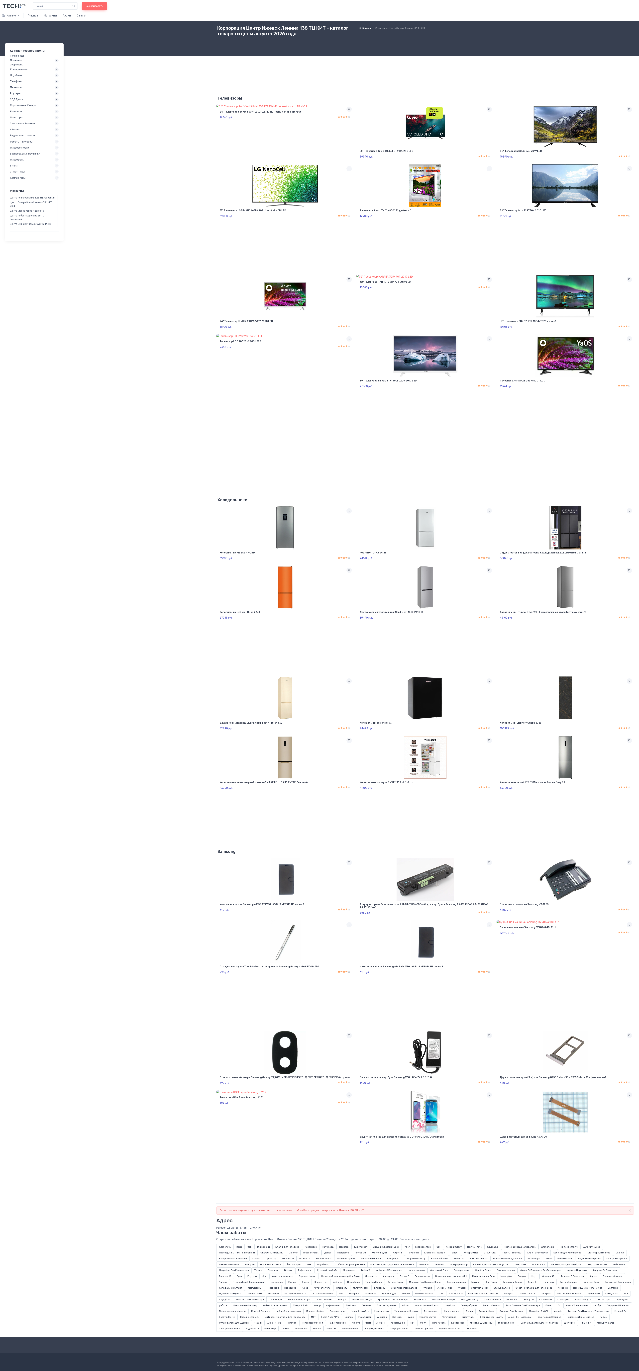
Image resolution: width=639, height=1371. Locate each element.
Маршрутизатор (606, 1323)
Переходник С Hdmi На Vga (587, 1288)
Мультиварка (449, 1317)
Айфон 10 (424, 1264)
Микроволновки (506, 1323)
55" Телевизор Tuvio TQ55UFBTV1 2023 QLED (386, 151)
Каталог (11, 15)
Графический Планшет (549, 1317)
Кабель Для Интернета (275, 1305)
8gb (249, 1247)
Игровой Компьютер (449, 1328)
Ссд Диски (491, 1282)
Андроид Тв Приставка (605, 1270)
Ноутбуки (450, 1305)
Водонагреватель (456, 1282)
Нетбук (597, 1305)
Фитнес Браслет (568, 1282)
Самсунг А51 (548, 1276)
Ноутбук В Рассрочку (589, 1258)
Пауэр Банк (520, 1264)
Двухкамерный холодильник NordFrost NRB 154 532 (251, 722)
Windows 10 (288, 1258)
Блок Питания (564, 1258)
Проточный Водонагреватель (520, 1247)
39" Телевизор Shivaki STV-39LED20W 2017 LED (388, 380)
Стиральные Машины (271, 1252)
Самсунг (293, 1252)
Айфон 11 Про (274, 1323)
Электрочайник (479, 1288)
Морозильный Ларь (371, 1258)
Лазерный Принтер (415, 1258)
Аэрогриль (388, 1276)
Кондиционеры (452, 1311)
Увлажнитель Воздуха (407, 1311)
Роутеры (252, 1276)
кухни (411, 1317)
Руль (239, 1276)
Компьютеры (254, 1288)
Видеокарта (252, 1328)
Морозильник (381, 1311)
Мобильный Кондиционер (389, 1270)
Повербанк (273, 1288)
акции (455, 1252)
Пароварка (290, 1288)
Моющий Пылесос (260, 1311)
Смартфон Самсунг (597, 1264)
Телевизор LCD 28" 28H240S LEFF (240, 341)
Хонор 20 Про (471, 1252)
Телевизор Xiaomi (512, 1282)
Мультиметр (365, 1317)
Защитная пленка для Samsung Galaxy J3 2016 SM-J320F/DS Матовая (402, 1136)
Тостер (258, 1270)
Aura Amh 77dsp (591, 1247)
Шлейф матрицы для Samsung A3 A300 (523, 1136)
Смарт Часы (468, 1317)
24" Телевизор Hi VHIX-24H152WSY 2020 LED (246, 321)
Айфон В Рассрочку (537, 1252)
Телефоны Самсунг (362, 1299)
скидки (406, 1293)
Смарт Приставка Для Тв (404, 1288)
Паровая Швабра (315, 1311)
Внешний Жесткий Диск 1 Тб (483, 1293)
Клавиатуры (321, 1282)
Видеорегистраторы (299, 1299)
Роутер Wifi (360, 1252)
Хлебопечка (547, 1247)
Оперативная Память (491, 1317)
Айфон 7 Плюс (444, 1288)
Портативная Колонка (569, 1293)
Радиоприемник (337, 1323)
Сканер (620, 1252)
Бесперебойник (439, 1258)
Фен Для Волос (483, 1270)
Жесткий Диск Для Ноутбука (565, 1264)
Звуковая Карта (307, 1276)
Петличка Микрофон (322, 1293)
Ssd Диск (397, 1317)
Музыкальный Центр (230, 1293)
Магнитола (370, 1293)
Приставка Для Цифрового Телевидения (392, 1264)
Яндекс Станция (492, 1305)
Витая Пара (604, 1299)
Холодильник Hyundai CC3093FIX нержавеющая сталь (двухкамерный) (543, 612)
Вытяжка (366, 1305)
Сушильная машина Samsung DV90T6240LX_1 (528, 927)
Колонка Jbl (538, 1264)
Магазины (50, 15)
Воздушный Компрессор (618, 1282)
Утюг (407, 1247)
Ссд (264, 1276)
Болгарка (613, 1288)
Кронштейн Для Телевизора (393, 1299)
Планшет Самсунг (612, 1276)
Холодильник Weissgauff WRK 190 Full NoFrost (387, 782)
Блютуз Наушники (387, 1305)
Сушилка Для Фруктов (512, 1311)
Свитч (423, 1323)
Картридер (311, 1247)
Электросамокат (351, 1328)
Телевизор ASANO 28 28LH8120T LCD (522, 380)
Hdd (341, 1293)
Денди (327, 1252)
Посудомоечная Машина (232, 1311)
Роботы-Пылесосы (21, 141)
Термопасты (593, 1293)
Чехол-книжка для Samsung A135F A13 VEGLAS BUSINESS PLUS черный (262, 904)
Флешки (427, 1288)
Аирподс (382, 1317)
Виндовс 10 (225, 1276)
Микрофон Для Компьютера (234, 1270)
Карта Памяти (527, 1293)
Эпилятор (459, 1258)
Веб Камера (619, 1264)
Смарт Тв (532, 1282)
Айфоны (337, 1282)
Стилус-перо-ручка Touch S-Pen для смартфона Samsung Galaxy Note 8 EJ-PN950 (269, 966)
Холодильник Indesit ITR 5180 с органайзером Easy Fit (532, 782)
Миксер (292, 1282)
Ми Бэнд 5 (304, 1258)
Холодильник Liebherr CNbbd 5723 (520, 722)
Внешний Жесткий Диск (386, 1247)
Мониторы (548, 1282)
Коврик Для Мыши (374, 1328)
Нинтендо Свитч (569, 1247)
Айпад (405, 1305)
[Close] (630, 1210)
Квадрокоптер (423, 1247)
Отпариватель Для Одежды (234, 1323)
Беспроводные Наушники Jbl (451, 1276)
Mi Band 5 (292, 1323)
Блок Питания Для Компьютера (523, 1305)
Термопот (273, 1270)
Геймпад (475, 1282)
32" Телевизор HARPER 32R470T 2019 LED (385, 282)
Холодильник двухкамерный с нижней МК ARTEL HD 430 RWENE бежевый (264, 782)
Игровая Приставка (270, 1264)
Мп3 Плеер (512, 1299)
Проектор (271, 1258)
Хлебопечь (225, 1247)
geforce (223, 1305)
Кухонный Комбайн (327, 1270)
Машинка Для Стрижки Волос (425, 1282)
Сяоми (305, 1282)
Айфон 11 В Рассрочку (519, 1317)
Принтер (344, 1247)
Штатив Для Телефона (287, 1247)
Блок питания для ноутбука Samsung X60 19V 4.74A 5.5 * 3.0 (396, 1077)
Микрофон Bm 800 (538, 1311)
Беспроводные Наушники (233, 1258)
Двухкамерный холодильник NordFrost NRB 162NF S (391, 612)
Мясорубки (506, 1276)
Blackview (351, 1305)
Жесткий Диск (379, 1252)
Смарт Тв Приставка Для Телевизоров (540, 1270)
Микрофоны (263, 1247)
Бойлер (349, 1317)
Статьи (82, 15)
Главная (33, 15)
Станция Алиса (502, 1288)
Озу (438, 1247)
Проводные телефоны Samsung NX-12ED (524, 904)
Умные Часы (301, 1328)
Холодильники (417, 1270)
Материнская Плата (295, 1293)
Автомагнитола (322, 1288)
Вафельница (305, 1270)
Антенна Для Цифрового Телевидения (588, 1311)
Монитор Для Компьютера (250, 1299)
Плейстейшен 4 (492, 1299)
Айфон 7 (380, 1323)
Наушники (413, 1252)
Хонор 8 (342, 1299)
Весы (239, 1247)
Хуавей (462, 1288)
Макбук (356, 1323)
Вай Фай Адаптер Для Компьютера (539, 1323)
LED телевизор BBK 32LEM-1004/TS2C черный (528, 321)
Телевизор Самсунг (312, 1323)
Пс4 (413, 1323)
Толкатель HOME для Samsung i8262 (242, 1097)
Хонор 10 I (509, 1293)
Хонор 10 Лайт (300, 1305)
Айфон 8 (397, 1252)
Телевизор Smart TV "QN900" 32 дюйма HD (385, 210)
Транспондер (389, 1293)
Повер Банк (353, 1282)
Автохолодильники (282, 1276)
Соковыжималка (506, 1270)
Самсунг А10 (611, 1293)
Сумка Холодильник (577, 1305)
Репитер (439, 1264)
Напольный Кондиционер (580, 1317)
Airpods (558, 1311)
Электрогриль (337, 1311)
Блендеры (379, 1288)
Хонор (317, 1305)
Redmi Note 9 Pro (330, 1317)
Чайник (223, 1282)
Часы (368, 1323)
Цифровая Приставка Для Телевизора (285, 1317)
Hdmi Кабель (439, 1323)
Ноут (534, 1276)
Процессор (343, 1252)
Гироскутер (622, 1299)
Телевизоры (275, 1299)
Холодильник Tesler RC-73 (376, 722)
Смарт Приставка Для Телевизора (534, 1288)
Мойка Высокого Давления (507, 1258)
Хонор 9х (563, 1288)
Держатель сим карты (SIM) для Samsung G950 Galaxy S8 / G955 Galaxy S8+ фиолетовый (553, 1077)
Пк (559, 1305)
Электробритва (469, 1305)
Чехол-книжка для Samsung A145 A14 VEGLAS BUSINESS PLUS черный (401, 966)
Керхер (593, 1276)
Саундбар (224, 1299)
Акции (67, 15)
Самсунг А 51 (456, 1293)
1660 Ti (258, 1323)
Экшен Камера (323, 1258)
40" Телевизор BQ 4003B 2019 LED (521, 151)
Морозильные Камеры (443, 1299)
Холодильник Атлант (230, 1288)
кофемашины (333, 1305)
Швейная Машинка (229, 1264)
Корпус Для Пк (227, 1317)
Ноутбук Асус (474, 1247)
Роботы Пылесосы (512, 1252)
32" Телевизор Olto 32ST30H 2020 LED (523, 210)
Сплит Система (324, 1299)
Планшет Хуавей (346, 1258)
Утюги (13, 165)
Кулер (305, 1288)
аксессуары (533, 1258)
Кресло (256, 1258)
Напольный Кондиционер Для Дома (340, 1276)
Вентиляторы (431, 1311)
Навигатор (270, 1328)
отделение (277, 1282)
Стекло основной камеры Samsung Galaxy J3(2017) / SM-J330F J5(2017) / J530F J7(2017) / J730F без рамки (285, 1077)
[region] (34, 211)
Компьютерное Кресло (427, 1305)
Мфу (313, 1317)
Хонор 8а (354, 1293)
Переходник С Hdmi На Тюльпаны (237, 1252)
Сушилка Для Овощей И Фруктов (490, 1264)
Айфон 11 (365, 1270)
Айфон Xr (331, 1328)
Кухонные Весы (591, 1282)
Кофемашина (398, 1323)
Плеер (548, 1305)
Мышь (549, 1258)
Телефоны (546, 1293)
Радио (603, 1317)
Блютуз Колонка (479, 1258)
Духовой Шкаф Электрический (249, 1282)
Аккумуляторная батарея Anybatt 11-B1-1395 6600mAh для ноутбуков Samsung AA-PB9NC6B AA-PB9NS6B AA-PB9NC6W (424, 906)
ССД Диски (16, 99)
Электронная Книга (229, 1328)
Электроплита (461, 1270)
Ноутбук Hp (323, 1264)
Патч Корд (328, 1247)
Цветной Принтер (423, 1328)
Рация (469, 1311)
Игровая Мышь (311, 1252)
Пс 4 (441, 1293)
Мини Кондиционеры (481, 1323)
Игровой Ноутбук (360, 1311)
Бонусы (522, 1276)
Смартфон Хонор (399, 1328)
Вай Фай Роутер (583, 1299)
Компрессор (457, 1323)
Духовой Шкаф (486, 1311)
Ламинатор (371, 1276)
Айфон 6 (288, 1270)
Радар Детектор (459, 1264)
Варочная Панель (249, 1317)
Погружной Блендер (618, 1305)
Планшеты (341, 1288)
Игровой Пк (621, 1311)
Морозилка (349, 1270)
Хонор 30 (529, 1299)
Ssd (626, 1293)
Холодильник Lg (469, 1299)
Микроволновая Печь (483, 1276)
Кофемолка (420, 1299)
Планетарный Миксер (598, 1252)
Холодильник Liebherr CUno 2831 (240, 612)
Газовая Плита (254, 1293)
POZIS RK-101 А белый (373, 552)
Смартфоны (545, 1299)
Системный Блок (439, 1270)
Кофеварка (563, 1299)
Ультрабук (492, 1247)
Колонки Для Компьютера (567, 1252)
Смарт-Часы (17, 171)
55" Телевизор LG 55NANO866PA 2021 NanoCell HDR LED (253, 210)
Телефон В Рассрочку (572, 1276)
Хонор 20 (250, 1264)
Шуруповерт (360, 1247)
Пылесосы (471, 1328)
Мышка (317, 1328)
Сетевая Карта (396, 1282)
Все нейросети (94, 5)
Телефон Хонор (373, 1282)
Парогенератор (428, 1317)
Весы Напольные (424, 1293)
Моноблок (273, 1293)
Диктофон (569, 1323)
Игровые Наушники (577, 1270)
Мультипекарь (361, 1288)
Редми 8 (404, 1276)
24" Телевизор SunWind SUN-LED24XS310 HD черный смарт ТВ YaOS (261, 111)
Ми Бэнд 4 (586, 1323)
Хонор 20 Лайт (454, 1247)
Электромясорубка (616, 1258)
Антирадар (393, 1258)
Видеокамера (422, 1276)
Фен (309, 1264)
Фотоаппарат (294, 1264)
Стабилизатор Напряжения (350, 1264)
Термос (285, 1328)
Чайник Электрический (288, 1311)
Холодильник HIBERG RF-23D (237, 552)
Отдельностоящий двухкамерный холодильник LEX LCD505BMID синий (543, 552)
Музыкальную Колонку (245, 1305)
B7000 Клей (490, 1252)
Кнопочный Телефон (435, 1252)
